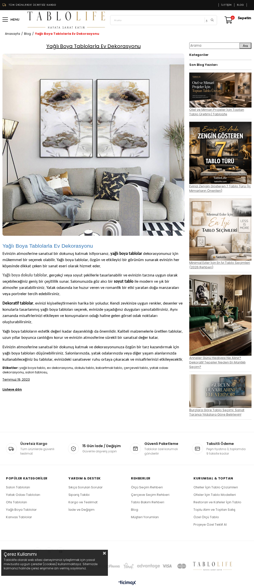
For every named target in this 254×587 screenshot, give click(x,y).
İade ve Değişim (81, 509)
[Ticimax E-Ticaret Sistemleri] (127, 583)
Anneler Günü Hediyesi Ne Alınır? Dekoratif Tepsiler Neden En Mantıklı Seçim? (217, 362)
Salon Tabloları (18, 487)
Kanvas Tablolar (19, 517)
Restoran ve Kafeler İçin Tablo (217, 502)
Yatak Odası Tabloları (23, 494)
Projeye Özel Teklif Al (210, 524)
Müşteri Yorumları (145, 517)
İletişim (226, 5)
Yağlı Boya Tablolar (21, 509)
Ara (245, 46)
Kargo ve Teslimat (82, 502)
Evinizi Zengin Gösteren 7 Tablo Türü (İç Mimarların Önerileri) (220, 188)
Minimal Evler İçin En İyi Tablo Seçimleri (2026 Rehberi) (219, 265)
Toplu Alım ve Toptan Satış (214, 509)
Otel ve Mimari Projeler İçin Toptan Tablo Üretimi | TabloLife (216, 112)
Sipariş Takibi (79, 494)
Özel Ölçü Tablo (206, 517)
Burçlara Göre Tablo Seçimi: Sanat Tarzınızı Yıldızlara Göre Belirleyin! (216, 412)
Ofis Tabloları (16, 502)
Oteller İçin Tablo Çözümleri (215, 487)
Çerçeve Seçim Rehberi (150, 494)
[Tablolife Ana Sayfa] (66, 20)
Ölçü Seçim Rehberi (147, 487)
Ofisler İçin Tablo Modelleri (214, 494)
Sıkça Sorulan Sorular (85, 487)
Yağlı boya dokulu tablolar (24, 275)
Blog (240, 5)
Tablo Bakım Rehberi (147, 502)
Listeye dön (12, 389)
